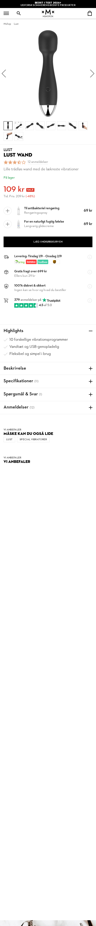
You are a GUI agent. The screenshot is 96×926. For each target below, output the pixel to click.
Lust (16, 24)
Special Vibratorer (33, 439)
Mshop (7, 24)
